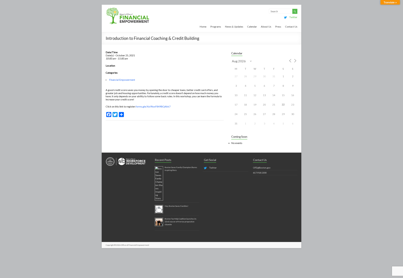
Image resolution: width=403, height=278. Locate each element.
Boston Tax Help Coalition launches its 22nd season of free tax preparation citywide (180, 222)
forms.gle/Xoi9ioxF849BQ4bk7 (153, 106)
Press (278, 26)
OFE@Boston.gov (261, 167)
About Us (266, 26)
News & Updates (234, 26)
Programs (215, 26)
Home (203, 26)
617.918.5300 (260, 172)
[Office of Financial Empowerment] (128, 8)
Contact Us (291, 26)
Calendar (252, 26)
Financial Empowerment (122, 79)
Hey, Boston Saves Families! (176, 206)
